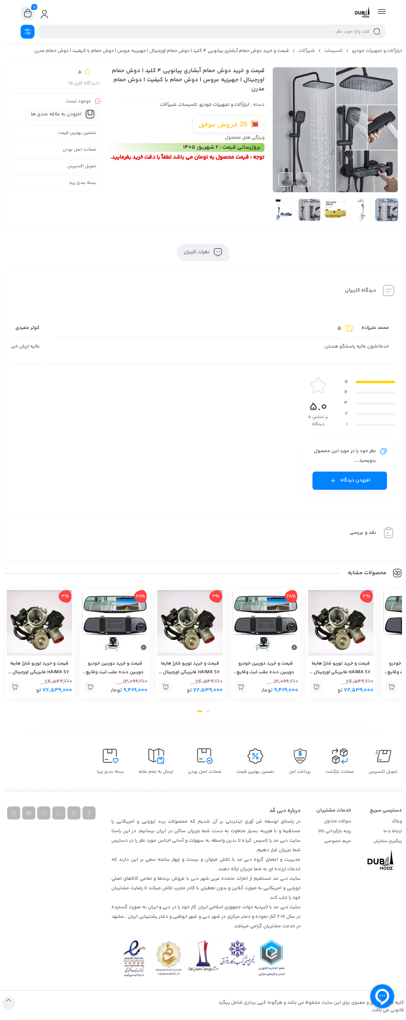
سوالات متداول (337, 821)
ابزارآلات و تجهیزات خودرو (377, 51)
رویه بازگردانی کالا (334, 831)
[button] (391, 687)
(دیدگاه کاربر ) (84, 83)
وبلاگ (397, 821)
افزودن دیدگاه (355, 480)
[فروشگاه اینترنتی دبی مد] (362, 13)
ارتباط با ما (392, 831)
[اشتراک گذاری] (304, 179)
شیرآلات (307, 51)
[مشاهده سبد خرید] (28, 13)
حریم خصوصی (337, 841)
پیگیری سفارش (387, 841)
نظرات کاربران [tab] (197, 252)
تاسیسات (333, 51)
